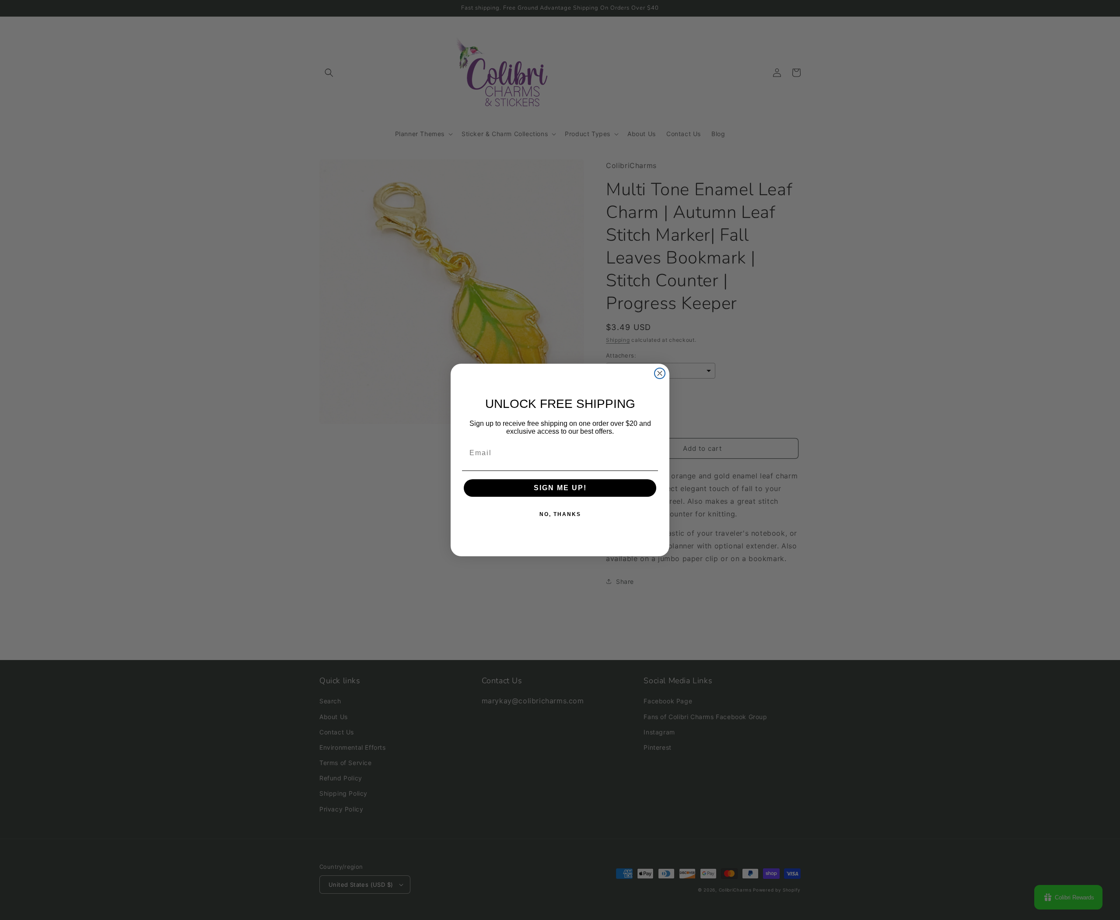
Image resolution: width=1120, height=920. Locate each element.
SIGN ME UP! (560, 488)
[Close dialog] (659, 373)
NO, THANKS (560, 514)
